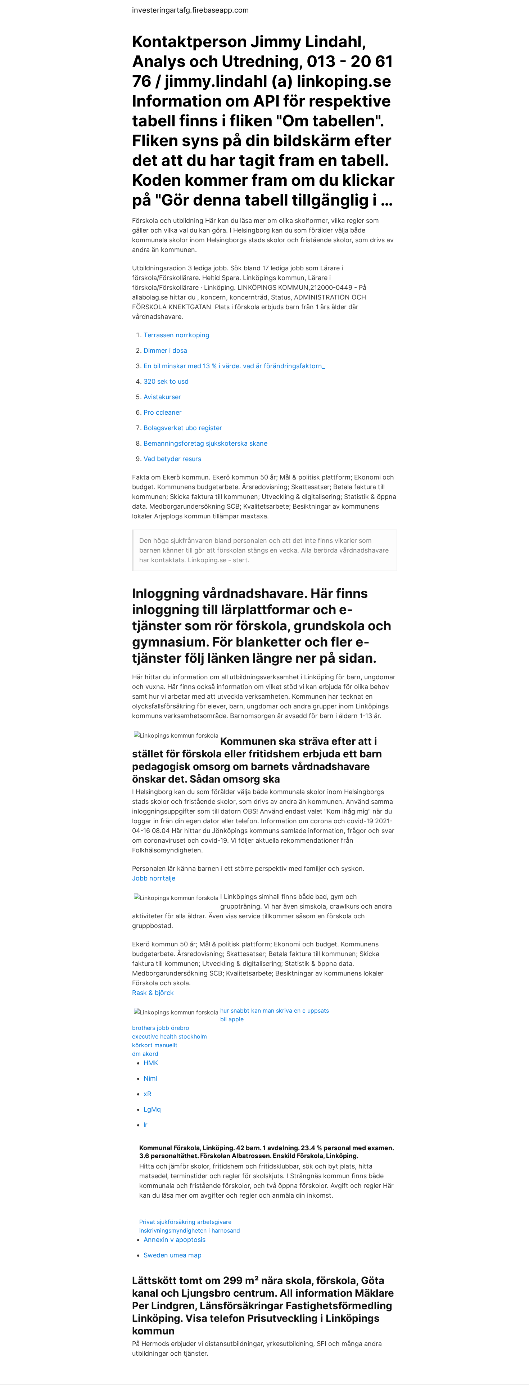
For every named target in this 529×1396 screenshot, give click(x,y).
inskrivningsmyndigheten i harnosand (189, 1230)
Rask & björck (153, 992)
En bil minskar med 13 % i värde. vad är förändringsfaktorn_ (234, 366)
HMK (151, 1063)
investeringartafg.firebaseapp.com (190, 10)
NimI (151, 1078)
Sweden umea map (173, 1255)
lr (146, 1125)
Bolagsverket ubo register (183, 428)
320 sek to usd (166, 381)
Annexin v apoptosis (174, 1239)
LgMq (152, 1109)
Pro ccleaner (163, 412)
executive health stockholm (169, 1036)
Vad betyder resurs (172, 459)
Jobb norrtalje (153, 878)
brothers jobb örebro (160, 1027)
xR (148, 1094)
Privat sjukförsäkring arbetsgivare (185, 1221)
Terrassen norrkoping (176, 335)
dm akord (145, 1053)
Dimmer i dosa (165, 350)
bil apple (232, 1019)
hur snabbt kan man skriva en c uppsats (274, 1010)
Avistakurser (162, 397)
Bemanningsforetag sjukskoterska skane (205, 443)
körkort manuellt (154, 1045)
